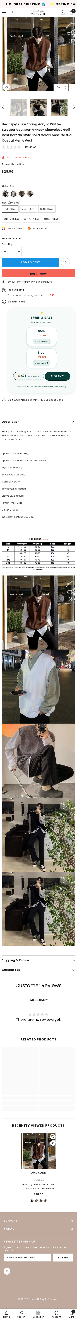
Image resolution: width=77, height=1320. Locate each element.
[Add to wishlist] (65, 262)
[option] (38, 54)
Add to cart (31, 262)
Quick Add (38, 1172)
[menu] (4, 12)
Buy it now (38, 274)
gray (45, 1200)
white (36, 1200)
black (32, 1200)
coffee (41, 1200)
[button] (65, 87)
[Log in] (63, 12)
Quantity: (7, 244)
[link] (20, 1103)
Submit (63, 1257)
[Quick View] (53, 1143)
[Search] (14, 12)
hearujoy (38, 1180)
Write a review (39, 999)
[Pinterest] (7, 1271)
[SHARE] (72, 262)
